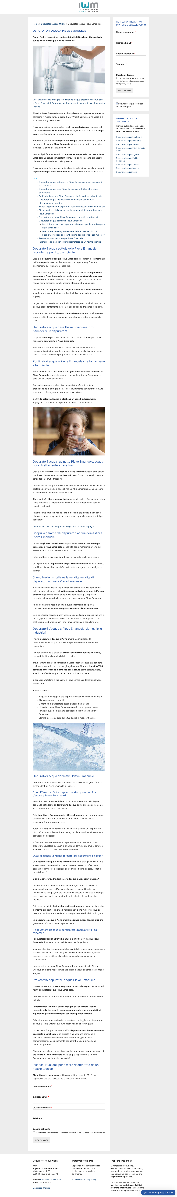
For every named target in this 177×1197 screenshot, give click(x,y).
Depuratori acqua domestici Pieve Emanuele (60, 220)
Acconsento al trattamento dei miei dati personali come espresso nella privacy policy (70, 1133)
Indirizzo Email (41, 1097)
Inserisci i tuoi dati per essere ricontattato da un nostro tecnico (70, 241)
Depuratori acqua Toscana (128, 164)
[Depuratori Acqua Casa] (88, 7)
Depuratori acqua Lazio (126, 172)
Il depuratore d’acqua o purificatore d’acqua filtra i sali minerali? (73, 234)
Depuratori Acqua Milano (53, 24)
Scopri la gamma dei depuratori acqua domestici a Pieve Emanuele (72, 206)
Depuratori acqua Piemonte (128, 140)
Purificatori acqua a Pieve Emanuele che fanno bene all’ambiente (70, 196)
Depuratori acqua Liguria (127, 154)
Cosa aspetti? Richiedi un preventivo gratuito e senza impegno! (64, 526)
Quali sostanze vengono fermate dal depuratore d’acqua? (70, 231)
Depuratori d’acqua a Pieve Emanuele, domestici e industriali (68, 217)
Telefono (38, 1118)
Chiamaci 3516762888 (50, 1179)
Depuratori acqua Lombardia (129, 137)
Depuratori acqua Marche (127, 168)
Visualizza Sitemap (41, 1188)
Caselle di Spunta (41, 1129)
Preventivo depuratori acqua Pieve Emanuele (61, 238)
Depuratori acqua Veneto (127, 144)
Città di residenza (42, 1107)
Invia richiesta (41, 1140)
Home (36, 24)
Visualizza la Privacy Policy (84, 1179)
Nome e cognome (42, 1086)
